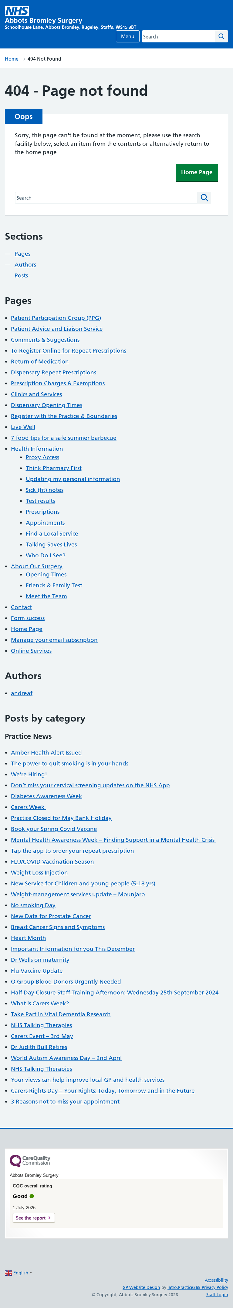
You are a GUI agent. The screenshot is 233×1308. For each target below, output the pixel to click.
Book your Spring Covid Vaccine (54, 828)
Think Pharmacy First (54, 468)
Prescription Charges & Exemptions (58, 383)
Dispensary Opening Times (46, 405)
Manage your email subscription (54, 639)
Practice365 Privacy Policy (203, 1287)
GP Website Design (141, 1287)
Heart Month (28, 938)
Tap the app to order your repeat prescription (72, 850)
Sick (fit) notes (44, 489)
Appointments (45, 522)
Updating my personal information (73, 479)
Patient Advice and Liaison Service (57, 328)
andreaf (21, 693)
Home (12, 59)
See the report (30, 1217)
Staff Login (217, 1294)
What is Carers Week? (40, 1003)
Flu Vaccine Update (37, 970)
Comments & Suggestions (45, 339)
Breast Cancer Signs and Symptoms (58, 927)
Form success (28, 618)
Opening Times (46, 574)
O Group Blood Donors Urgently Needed (66, 981)
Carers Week (28, 807)
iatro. (172, 1287)
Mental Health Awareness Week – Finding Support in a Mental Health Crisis (113, 839)
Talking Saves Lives (51, 544)
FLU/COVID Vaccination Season (52, 861)
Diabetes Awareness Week (46, 796)
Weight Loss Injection (39, 872)
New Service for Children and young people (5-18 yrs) (83, 883)
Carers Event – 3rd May (42, 1036)
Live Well (23, 426)
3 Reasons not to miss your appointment (65, 1101)
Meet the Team (46, 596)
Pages (22, 253)
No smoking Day (33, 905)
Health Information (37, 448)
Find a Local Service (52, 533)
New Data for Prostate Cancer (51, 916)
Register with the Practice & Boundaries (64, 416)
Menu (127, 36)
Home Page (197, 172)
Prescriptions (42, 511)
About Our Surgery (36, 566)
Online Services (31, 650)
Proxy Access (42, 457)
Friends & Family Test (54, 585)
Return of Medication (40, 361)
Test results (40, 500)
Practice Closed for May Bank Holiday (61, 818)
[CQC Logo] (30, 1166)
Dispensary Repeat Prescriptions (53, 372)
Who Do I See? (46, 555)
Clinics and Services (36, 394)
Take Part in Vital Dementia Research (61, 1014)
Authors (25, 264)
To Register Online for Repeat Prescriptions (68, 350)
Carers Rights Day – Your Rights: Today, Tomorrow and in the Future (103, 1090)
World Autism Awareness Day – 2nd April (66, 1057)
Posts (21, 275)
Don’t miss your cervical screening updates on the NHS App (90, 785)
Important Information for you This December (73, 948)
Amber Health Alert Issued (46, 752)
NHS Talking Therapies (41, 1025)
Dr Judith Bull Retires (39, 1047)
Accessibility (216, 1280)
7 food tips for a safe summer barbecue (63, 437)
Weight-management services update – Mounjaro (78, 894)
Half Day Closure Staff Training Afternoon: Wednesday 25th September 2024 (115, 992)
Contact (21, 607)
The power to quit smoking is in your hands (69, 763)
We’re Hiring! (29, 774)
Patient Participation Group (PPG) (56, 317)
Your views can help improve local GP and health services (87, 1079)
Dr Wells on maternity (40, 959)
